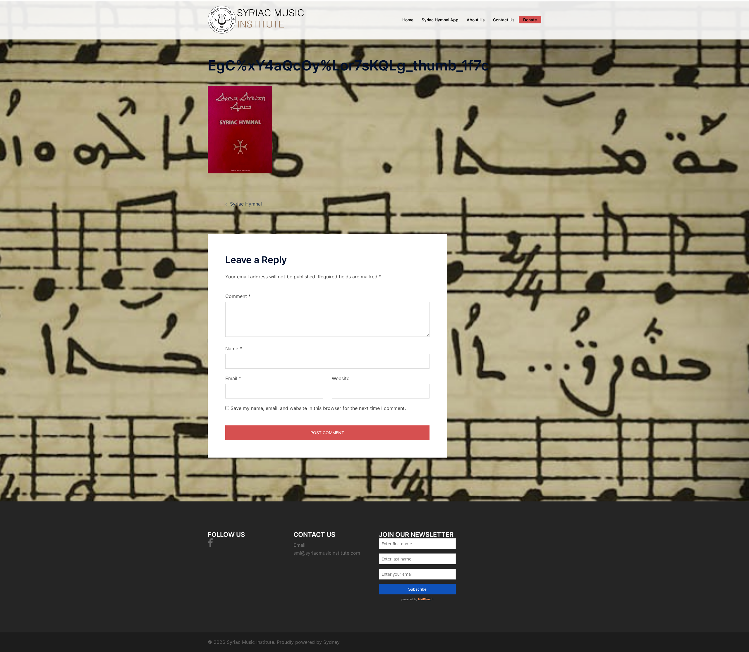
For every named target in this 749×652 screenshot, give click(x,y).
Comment (238, 296)
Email (233, 378)
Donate (530, 19)
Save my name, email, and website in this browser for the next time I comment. (318, 408)
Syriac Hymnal (246, 204)
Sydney (331, 642)
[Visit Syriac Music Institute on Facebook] (210, 544)
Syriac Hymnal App (440, 19)
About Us (476, 19)
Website (340, 378)
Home (407, 19)
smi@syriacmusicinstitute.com (326, 553)
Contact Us (504, 19)
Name (233, 348)
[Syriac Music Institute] (260, 19)
